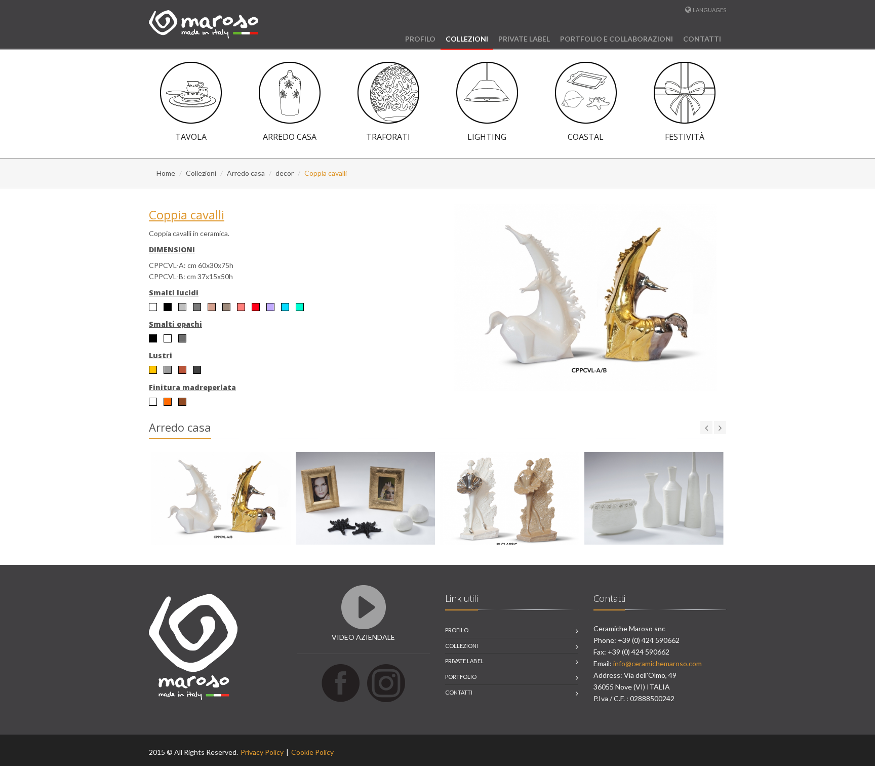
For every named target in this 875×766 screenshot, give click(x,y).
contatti (458, 692)
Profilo (420, 38)
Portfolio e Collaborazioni (616, 38)
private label (464, 661)
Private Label (524, 38)
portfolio (460, 676)
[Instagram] (386, 682)
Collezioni (467, 38)
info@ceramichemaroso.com (657, 663)
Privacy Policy (262, 752)
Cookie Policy (312, 752)
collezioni (461, 645)
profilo (456, 630)
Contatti (702, 38)
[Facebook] (341, 682)
